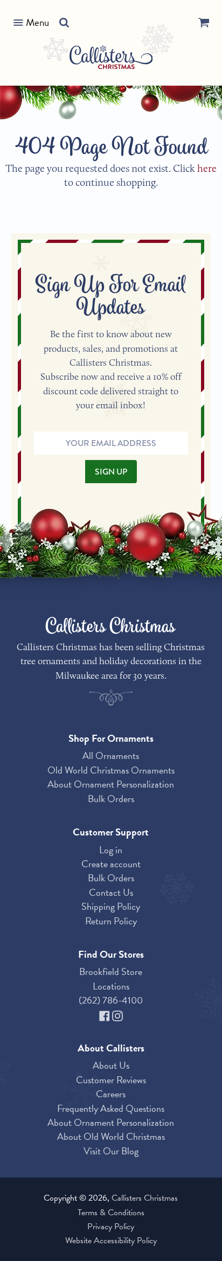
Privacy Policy (110, 1226)
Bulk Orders (111, 798)
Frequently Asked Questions (110, 1108)
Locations (111, 986)
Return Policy (111, 921)
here (207, 168)
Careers (111, 1093)
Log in (110, 849)
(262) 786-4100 (111, 1000)
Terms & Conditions (111, 1212)
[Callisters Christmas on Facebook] (105, 1014)
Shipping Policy (110, 906)
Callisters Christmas (145, 1198)
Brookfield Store (110, 971)
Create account (111, 863)
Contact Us (111, 892)
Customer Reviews (111, 1079)
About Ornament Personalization (110, 784)
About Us (111, 1065)
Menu (37, 22)
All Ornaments (110, 755)
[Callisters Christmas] (111, 59)
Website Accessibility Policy (111, 1240)
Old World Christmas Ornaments (111, 770)
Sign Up (111, 471)
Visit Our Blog (111, 1151)
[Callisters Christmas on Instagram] (117, 1014)
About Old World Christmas (111, 1136)
